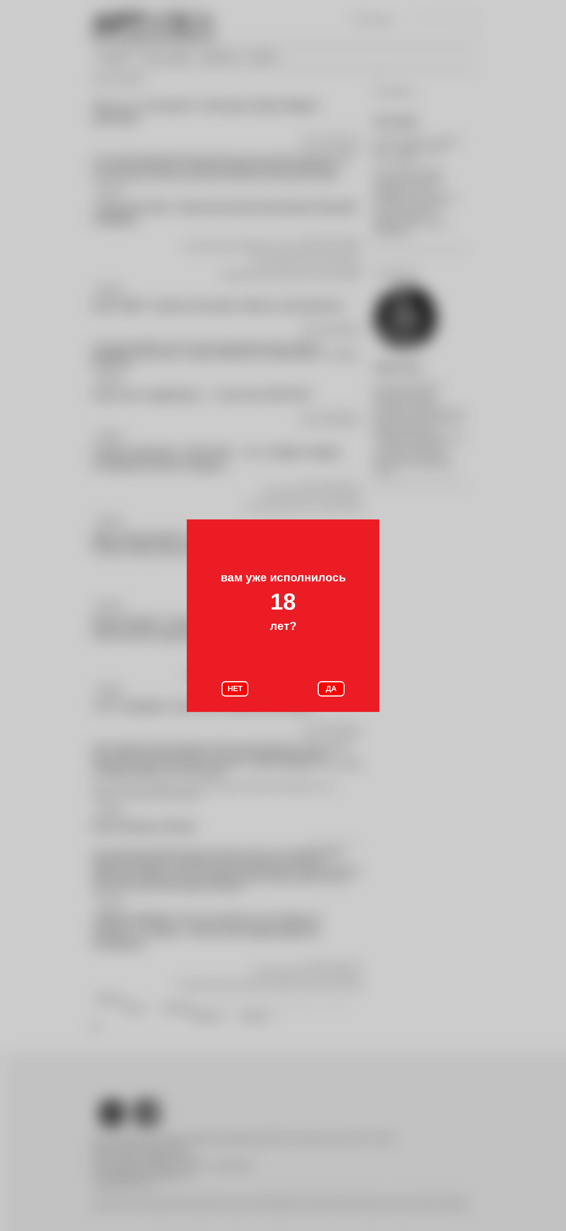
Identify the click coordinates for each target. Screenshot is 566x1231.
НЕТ (235, 688)
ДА (331, 688)
